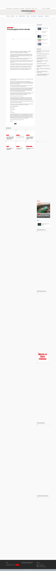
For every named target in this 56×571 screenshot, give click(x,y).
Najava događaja (22, 8)
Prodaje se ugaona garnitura (43, 215)
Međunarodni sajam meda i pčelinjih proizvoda (45, 39)
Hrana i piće (9, 27)
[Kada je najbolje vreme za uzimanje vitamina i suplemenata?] (10, 144)
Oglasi (38, 214)
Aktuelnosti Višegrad (16, 8)
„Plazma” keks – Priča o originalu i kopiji (19, 148)
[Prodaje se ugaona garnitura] (43, 210)
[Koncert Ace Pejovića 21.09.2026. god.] (39, 36)
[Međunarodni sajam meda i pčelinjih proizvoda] (39, 40)
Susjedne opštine (22, 16)
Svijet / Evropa (33, 16)
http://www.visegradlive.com (43, 566)
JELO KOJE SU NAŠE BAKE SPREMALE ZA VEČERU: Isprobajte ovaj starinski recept (30, 138)
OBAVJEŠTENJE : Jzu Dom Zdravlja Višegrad (45, 32)
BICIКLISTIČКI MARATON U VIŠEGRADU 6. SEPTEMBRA (45, 28)
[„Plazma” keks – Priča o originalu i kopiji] (20, 144)
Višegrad (12, 16)
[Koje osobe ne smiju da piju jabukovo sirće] (30, 144)
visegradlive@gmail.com (42, 565)
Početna (8, 16)
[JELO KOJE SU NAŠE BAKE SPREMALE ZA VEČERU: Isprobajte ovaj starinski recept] (30, 133)
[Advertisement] (7, 4)
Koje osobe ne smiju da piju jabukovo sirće (30, 148)
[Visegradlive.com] (28, 11)
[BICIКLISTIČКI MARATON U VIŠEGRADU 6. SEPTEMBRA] (39, 28)
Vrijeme (36, 8)
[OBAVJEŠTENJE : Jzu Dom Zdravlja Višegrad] (39, 32)
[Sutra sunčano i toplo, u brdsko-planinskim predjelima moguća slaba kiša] (39, 224)
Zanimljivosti (40, 16)
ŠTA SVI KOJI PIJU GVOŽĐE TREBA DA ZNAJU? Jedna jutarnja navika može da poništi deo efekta (10, 138)
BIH (16, 16)
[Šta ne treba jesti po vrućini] (20, 133)
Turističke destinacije (28, 8)
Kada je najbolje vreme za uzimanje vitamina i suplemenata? (10, 149)
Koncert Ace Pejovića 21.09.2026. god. (44, 35)
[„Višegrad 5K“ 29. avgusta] (39, 44)
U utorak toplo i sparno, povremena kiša (41, 63)
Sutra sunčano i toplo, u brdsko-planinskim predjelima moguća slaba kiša (45, 224)
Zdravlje (12, 27)
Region (28, 16)
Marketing (33, 8)
